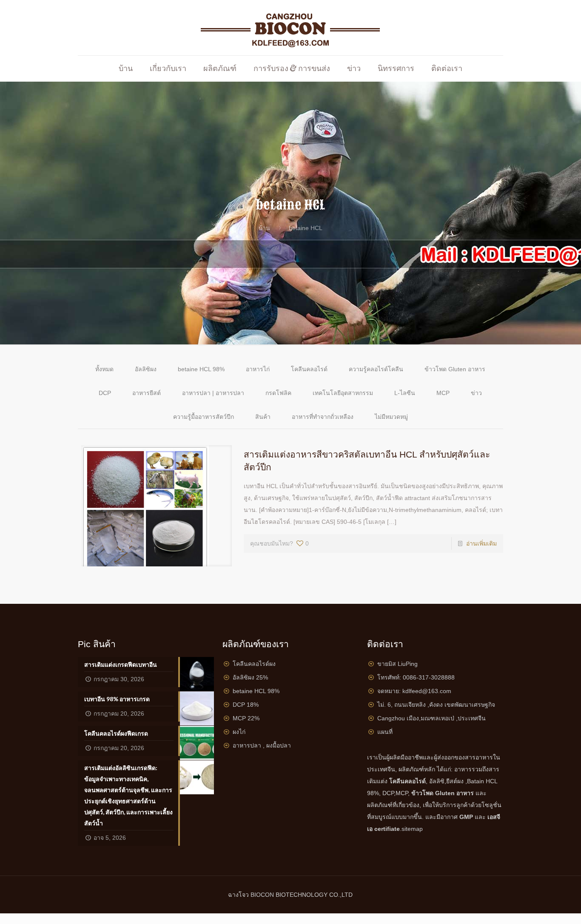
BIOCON (263, 894)
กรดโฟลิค (278, 393)
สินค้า (263, 416)
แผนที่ (385, 731)
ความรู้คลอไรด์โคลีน (376, 369)
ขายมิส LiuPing (397, 663)
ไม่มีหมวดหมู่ (391, 416)
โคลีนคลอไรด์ (309, 369)
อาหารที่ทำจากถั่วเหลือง (322, 416)
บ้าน (264, 228)
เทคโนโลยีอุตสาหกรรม (343, 393)
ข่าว (476, 393)
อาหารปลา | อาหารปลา (213, 393)
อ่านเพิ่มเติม (481, 543)
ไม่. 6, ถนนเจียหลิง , (436, 704)
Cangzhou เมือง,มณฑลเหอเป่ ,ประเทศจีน (431, 718)
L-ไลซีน (404, 393)
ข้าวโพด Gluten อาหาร (454, 369)
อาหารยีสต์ (146, 393)
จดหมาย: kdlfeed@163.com (414, 691)
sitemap (412, 828)
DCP (105, 393)
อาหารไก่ (258, 369)
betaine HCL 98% (201, 369)
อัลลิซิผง (146, 369)
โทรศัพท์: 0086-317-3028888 (416, 677)
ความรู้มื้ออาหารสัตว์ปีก (203, 416)
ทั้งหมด (104, 369)
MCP (443, 393)
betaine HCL (305, 228)
